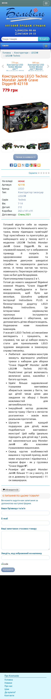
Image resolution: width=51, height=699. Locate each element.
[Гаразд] (46, 173)
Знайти (44, 39)
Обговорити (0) (11, 490)
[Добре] (49, 173)
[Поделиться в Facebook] (11, 165)
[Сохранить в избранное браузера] (38, 165)
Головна (7, 52)
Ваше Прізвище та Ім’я (13, 508)
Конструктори (21, 52)
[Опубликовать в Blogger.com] (19, 165)
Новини (8, 683)
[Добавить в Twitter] (15, 165)
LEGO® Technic (12, 56)
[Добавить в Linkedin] (27, 165)
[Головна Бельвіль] (25, 14)
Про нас (8, 686)
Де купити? (10, 692)
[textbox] (19, 39)
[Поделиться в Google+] (34, 165)
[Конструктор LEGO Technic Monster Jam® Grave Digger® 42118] (25, 117)
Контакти (9, 695)
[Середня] (44, 173)
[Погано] (41, 173)
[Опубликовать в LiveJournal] (23, 165)
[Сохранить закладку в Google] (31, 165)
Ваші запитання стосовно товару (19, 528)
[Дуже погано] (39, 173)
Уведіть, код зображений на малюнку (21, 553)
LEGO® (34, 52)
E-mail (4, 518)
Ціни (7, 689)
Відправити (8, 570)
